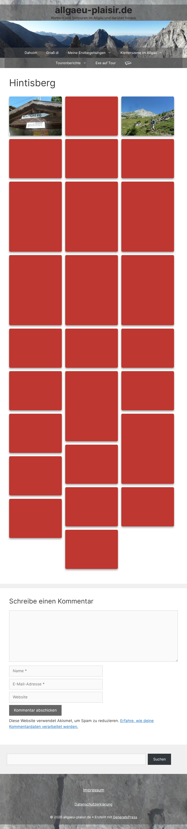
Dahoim (31, 53)
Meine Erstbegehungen (87, 53)
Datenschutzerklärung (93, 804)
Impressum (93, 790)
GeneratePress (125, 817)
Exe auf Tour (106, 63)
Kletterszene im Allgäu (138, 53)
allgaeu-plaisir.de (93, 9)
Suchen (159, 759)
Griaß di (52, 53)
